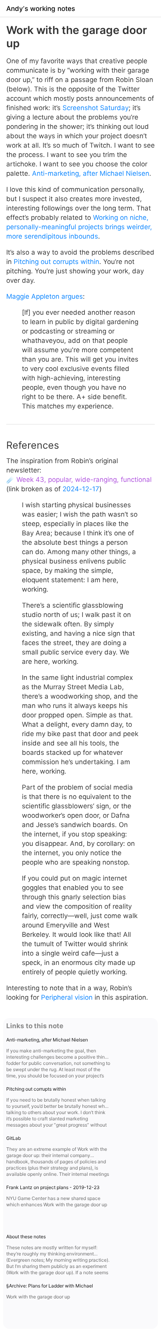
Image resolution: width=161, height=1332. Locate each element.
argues (72, 296)
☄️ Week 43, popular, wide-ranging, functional (79, 479)
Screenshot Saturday (96, 108)
